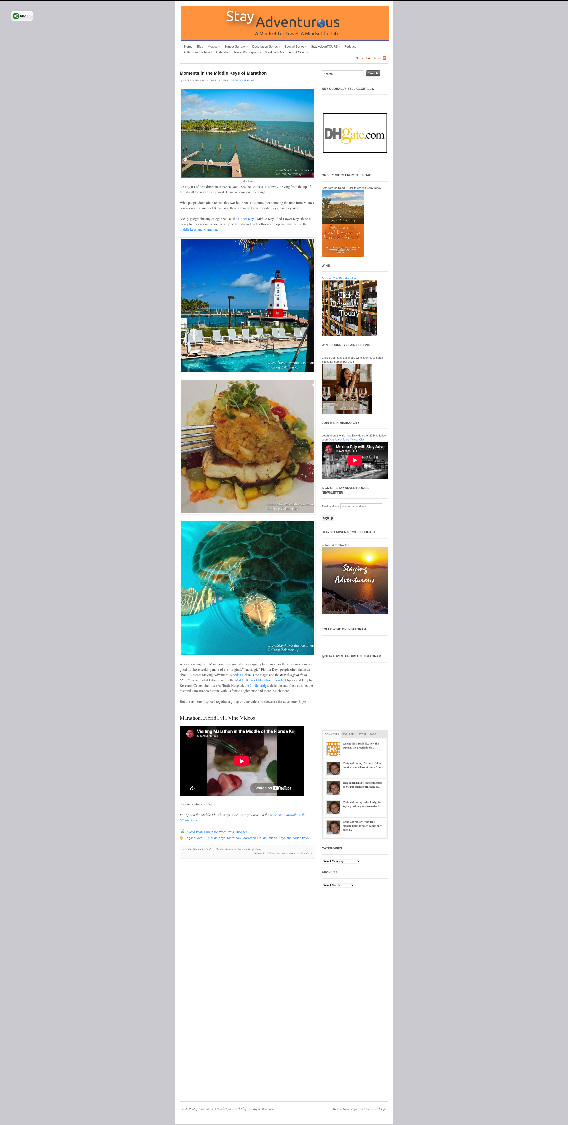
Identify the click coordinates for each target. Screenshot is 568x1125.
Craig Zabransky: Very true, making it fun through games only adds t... (362, 826)
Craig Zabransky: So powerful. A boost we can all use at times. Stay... (363, 765)
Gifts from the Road (198, 52)
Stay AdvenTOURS (323, 47)
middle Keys (277, 838)
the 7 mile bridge (256, 685)
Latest (361, 734)
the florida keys (298, 838)
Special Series (293, 47)
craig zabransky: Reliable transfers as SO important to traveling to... (363, 785)
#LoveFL (200, 838)
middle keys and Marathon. (199, 229)
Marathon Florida (255, 838)
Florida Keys (216, 838)
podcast (275, 814)
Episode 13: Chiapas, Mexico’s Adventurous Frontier (283, 853)
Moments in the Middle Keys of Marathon (223, 73)
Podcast (350, 46)
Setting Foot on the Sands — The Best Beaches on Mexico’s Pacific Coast (222, 849)
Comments (332, 734)
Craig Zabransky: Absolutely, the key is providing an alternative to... (362, 804)
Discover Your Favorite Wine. (339, 278)
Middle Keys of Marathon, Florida (259, 680)
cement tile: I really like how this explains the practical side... (361, 745)
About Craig (296, 52)
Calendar (222, 52)
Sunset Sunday (234, 47)
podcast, (238, 674)
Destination (238, 80)
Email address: (331, 506)
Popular (348, 734)
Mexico (211, 47)
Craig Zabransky (194, 80)
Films (250, 80)
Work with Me (274, 52)
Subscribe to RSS (368, 58)
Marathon (234, 838)
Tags (373, 734)
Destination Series (264, 47)
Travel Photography (247, 52)
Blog (200, 46)
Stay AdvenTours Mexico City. (346, 439)
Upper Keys (246, 218)
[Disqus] (247, 923)
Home (188, 46)
